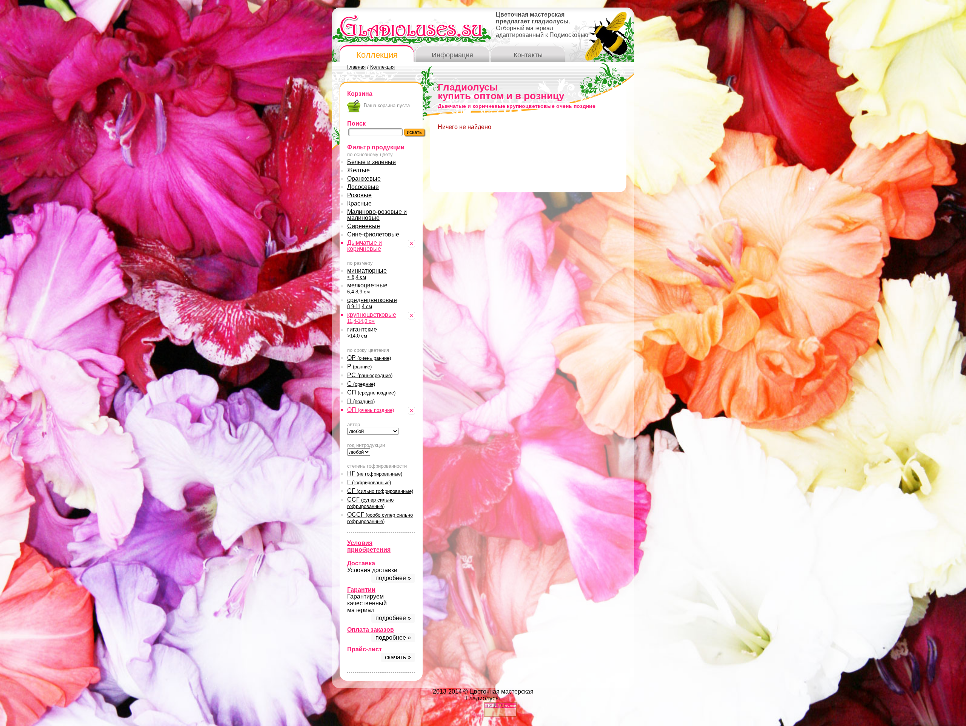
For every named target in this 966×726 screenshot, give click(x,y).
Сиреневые (363, 226)
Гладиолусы (483, 698)
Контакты (528, 55)
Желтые (358, 170)
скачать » (398, 657)
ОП (370, 410)
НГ (374, 473)
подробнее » (393, 578)
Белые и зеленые (371, 162)
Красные (359, 203)
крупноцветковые (371, 318)
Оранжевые (364, 178)
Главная (356, 67)
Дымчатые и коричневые (364, 245)
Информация (452, 55)
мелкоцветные (367, 288)
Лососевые (363, 187)
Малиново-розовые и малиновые (377, 215)
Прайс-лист (364, 649)
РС (369, 375)
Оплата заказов (370, 629)
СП (371, 392)
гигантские (362, 332)
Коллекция (377, 55)
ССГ (370, 502)
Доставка (361, 563)
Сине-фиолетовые (373, 234)
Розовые (359, 195)
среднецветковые (372, 303)
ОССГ (380, 517)
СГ (380, 491)
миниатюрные (367, 273)
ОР (369, 358)
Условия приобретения (369, 546)
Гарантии (361, 589)
